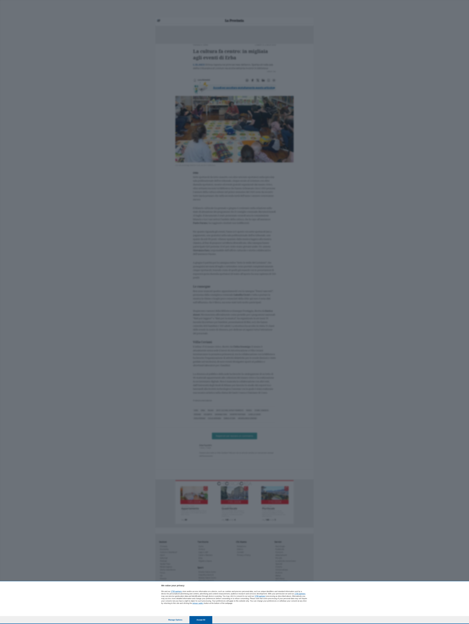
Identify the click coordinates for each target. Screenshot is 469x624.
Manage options (175, 620)
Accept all (201, 620)
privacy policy (197, 603)
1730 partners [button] (176, 591)
